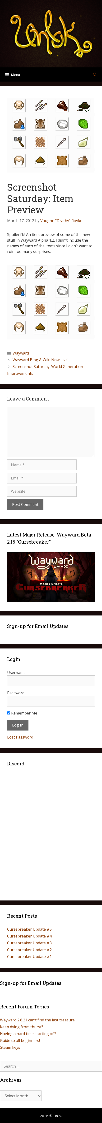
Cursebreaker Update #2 (29, 949)
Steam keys (10, 1047)
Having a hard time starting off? (28, 1033)
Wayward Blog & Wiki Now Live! (40, 359)
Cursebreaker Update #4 (29, 936)
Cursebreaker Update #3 (29, 942)
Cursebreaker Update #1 (29, 956)
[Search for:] (51, 1066)
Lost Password (20, 737)
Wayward (21, 353)
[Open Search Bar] (95, 74)
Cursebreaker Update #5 (29, 929)
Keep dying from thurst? (21, 1026)
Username (16, 672)
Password (15, 692)
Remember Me (23, 713)
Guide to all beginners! (20, 1040)
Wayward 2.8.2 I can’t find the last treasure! (37, 1020)
